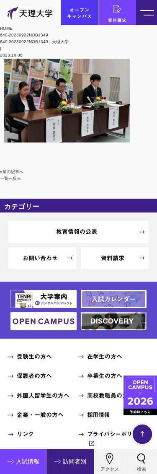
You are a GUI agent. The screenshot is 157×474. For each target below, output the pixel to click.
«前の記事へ (11, 171)
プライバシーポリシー (115, 434)
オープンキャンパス (79, 13)
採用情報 (98, 415)
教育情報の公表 (76, 232)
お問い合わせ (40, 258)
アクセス (109, 468)
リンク (25, 434)
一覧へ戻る (10, 178)
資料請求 (117, 20)
